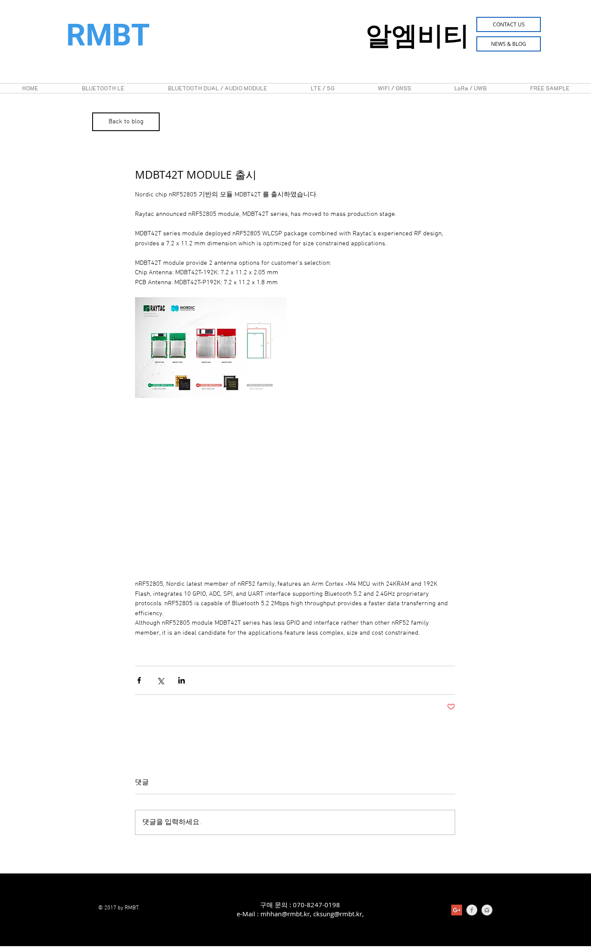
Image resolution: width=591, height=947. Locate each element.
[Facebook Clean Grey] (471, 910)
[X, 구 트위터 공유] (160, 680)
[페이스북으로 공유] (139, 680)
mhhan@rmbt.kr (285, 913)
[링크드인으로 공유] (181, 680)
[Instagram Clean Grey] (487, 910)
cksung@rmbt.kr (337, 913)
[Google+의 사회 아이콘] (456, 910)
